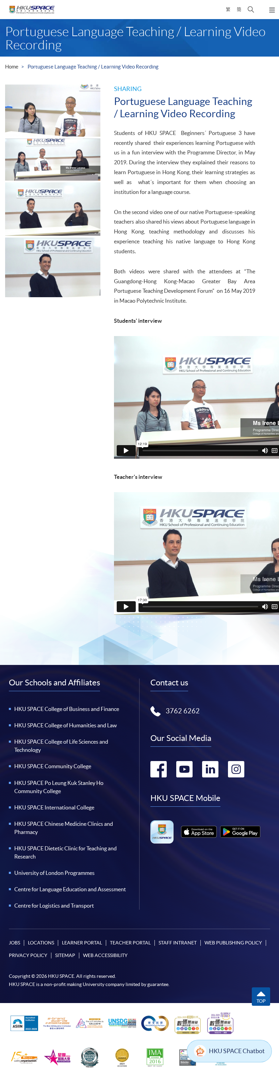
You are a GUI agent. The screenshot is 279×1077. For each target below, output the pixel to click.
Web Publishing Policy (233, 942)
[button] (251, 9)
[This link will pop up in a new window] (199, 832)
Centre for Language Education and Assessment (70, 889)
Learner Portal (82, 942)
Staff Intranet (178, 942)
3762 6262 (183, 711)
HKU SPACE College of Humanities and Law (65, 725)
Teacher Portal (130, 942)
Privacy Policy (28, 955)
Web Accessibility (105, 955)
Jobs (14, 942)
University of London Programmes (54, 873)
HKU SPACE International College (54, 807)
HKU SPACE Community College (52, 766)
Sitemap (65, 955)
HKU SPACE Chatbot (237, 1051)
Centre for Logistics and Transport (54, 905)
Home (11, 67)
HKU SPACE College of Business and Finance (66, 709)
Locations (41, 942)
